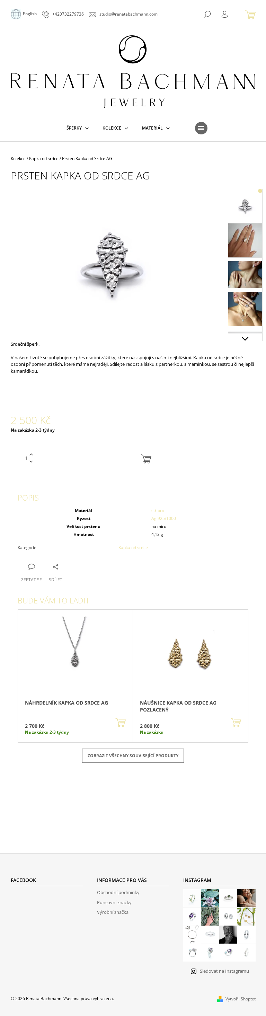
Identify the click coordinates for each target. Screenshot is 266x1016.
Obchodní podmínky (118, 892)
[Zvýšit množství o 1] (31, 454)
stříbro (157, 510)
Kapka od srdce (133, 547)
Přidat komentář (42, 807)
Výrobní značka (112, 912)
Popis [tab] (28, 497)
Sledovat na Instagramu (224, 971)
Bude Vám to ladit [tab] (54, 600)
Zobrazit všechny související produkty (133, 756)
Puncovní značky (114, 902)
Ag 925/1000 (163, 518)
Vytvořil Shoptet (240, 999)
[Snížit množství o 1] (31, 462)
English (30, 14)
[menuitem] (78, 128)
